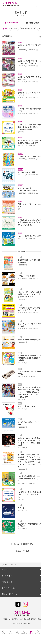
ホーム (7, 564)
